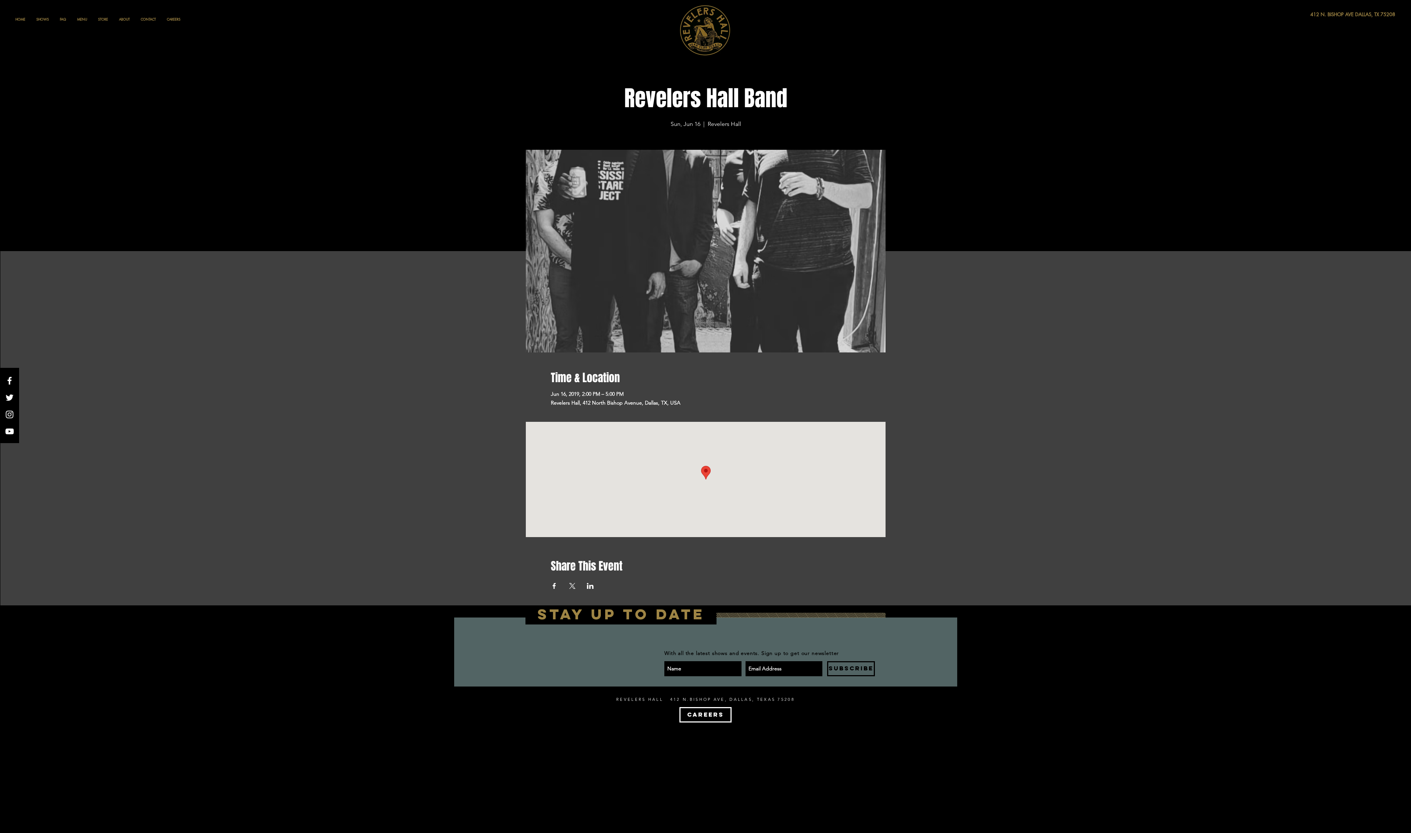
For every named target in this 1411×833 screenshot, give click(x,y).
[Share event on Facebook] (554, 586)
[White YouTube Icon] (9, 431)
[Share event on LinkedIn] (590, 586)
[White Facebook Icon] (9, 381)
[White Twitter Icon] (9, 397)
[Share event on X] (572, 586)
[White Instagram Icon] (9, 414)
